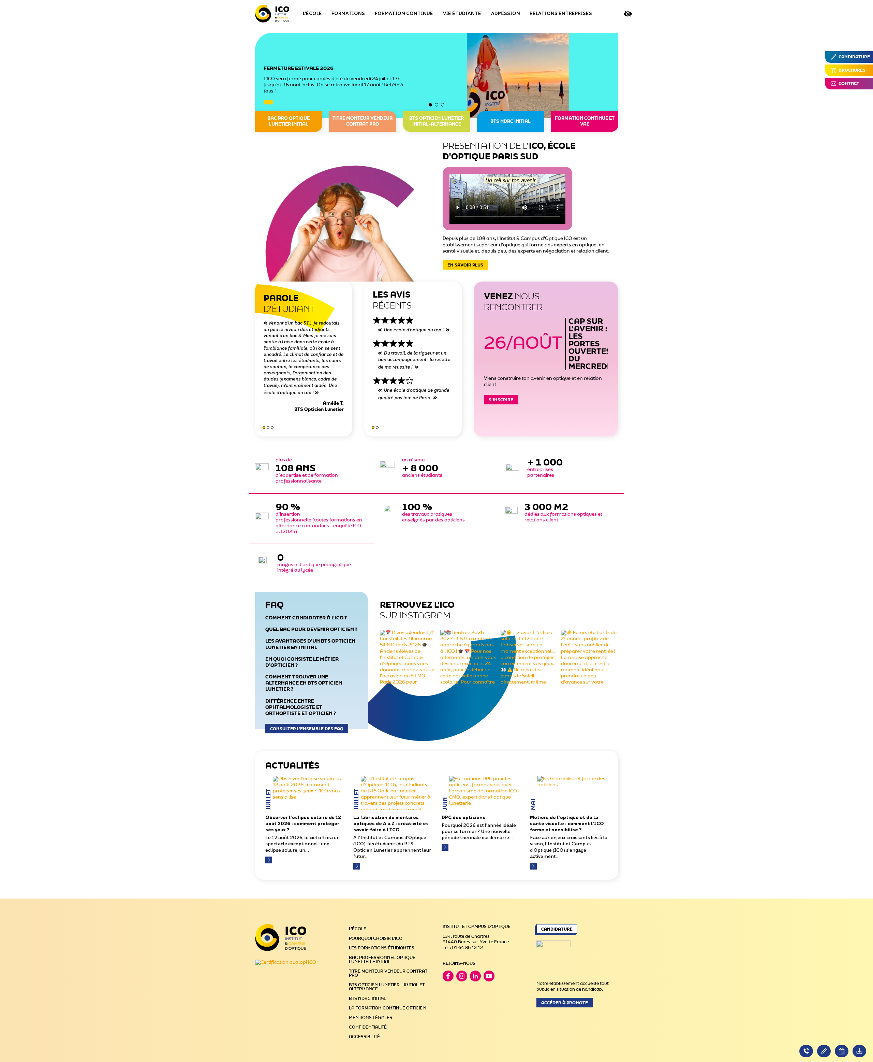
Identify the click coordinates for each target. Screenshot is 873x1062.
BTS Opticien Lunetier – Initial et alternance (387, 987)
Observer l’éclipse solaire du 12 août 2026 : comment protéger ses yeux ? (303, 824)
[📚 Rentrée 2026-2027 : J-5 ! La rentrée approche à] (468, 658)
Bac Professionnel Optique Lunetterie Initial (382, 960)
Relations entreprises (561, 14)
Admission (505, 14)
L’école (357, 929)
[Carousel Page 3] (442, 104)
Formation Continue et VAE (585, 121)
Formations (348, 14)
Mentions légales (370, 1018)
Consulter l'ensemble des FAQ (306, 729)
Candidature (557, 929)
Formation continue (404, 14)
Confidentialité (368, 1027)
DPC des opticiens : (465, 818)
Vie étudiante (462, 14)
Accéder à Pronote (564, 1003)
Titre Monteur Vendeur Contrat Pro (362, 121)
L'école (312, 14)
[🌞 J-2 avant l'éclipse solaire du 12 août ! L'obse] (529, 658)
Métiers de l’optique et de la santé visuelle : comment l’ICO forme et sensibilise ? (567, 824)
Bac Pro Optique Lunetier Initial (288, 121)
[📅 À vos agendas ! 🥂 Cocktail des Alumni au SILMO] (408, 658)
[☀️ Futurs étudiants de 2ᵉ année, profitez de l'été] (589, 658)
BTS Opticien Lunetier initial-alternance (436, 121)
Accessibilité (364, 1037)
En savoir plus (465, 265)
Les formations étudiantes (381, 948)
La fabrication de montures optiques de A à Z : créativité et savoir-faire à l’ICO (390, 824)
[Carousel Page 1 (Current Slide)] (430, 104)
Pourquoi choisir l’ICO (375, 938)
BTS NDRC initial (510, 121)
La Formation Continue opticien (387, 1008)
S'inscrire (501, 400)
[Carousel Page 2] (436, 104)
